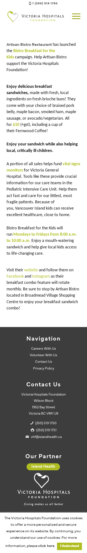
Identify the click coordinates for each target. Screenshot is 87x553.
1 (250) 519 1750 (45, 3)
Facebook (15, 276)
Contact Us (43, 361)
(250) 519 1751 (46, 430)
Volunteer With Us (43, 355)
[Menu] (73, 16)
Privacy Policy (43, 368)
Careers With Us (43, 348)
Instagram (41, 276)
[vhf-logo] (36, 16)
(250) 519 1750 (46, 423)
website (31, 270)
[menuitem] (73, 16)
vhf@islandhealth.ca (46, 437)
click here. (46, 546)
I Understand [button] (69, 546)
